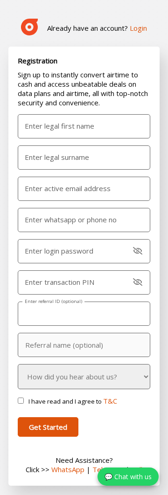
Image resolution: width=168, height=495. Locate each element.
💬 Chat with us (128, 476)
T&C (110, 401)
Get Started (48, 427)
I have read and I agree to (72, 401)
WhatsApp (67, 469)
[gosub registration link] (29, 28)
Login (138, 28)
